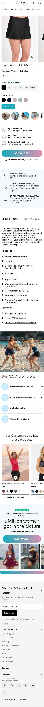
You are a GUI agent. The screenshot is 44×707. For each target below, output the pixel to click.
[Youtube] (33, 685)
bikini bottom (19, 268)
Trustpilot (6, 624)
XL (21, 87)
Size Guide (15, 83)
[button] (39, 3)
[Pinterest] (4, 685)
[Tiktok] (4, 692)
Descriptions (10, 219)
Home (4, 9)
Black (4, 100)
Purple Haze (15, 100)
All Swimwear (16, 9)
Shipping (5, 642)
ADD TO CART (22, 538)
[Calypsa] (22, 3)
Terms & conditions (27, 619)
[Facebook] (11, 685)
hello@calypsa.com (10, 681)
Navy (9, 100)
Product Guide (7, 654)
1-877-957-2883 (8, 678)
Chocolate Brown (26, 100)
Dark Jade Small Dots (20, 100)
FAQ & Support (8, 634)
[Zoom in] (31, 57)
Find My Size (6, 650)
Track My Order (8, 638)
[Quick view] (15, 478)
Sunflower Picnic (15, 491)
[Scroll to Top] (39, 694)
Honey (40, 491)
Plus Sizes (30, 87)
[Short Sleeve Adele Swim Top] (15, 462)
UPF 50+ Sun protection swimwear (20, 322)
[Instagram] (18, 685)
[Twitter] (26, 685)
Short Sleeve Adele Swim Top (13, 483)
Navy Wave (7, 491)
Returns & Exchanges (10, 646)
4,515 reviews (30, 513)
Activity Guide (7, 662)
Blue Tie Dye (32, 491)
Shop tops (13, 244)
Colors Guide (7, 658)
